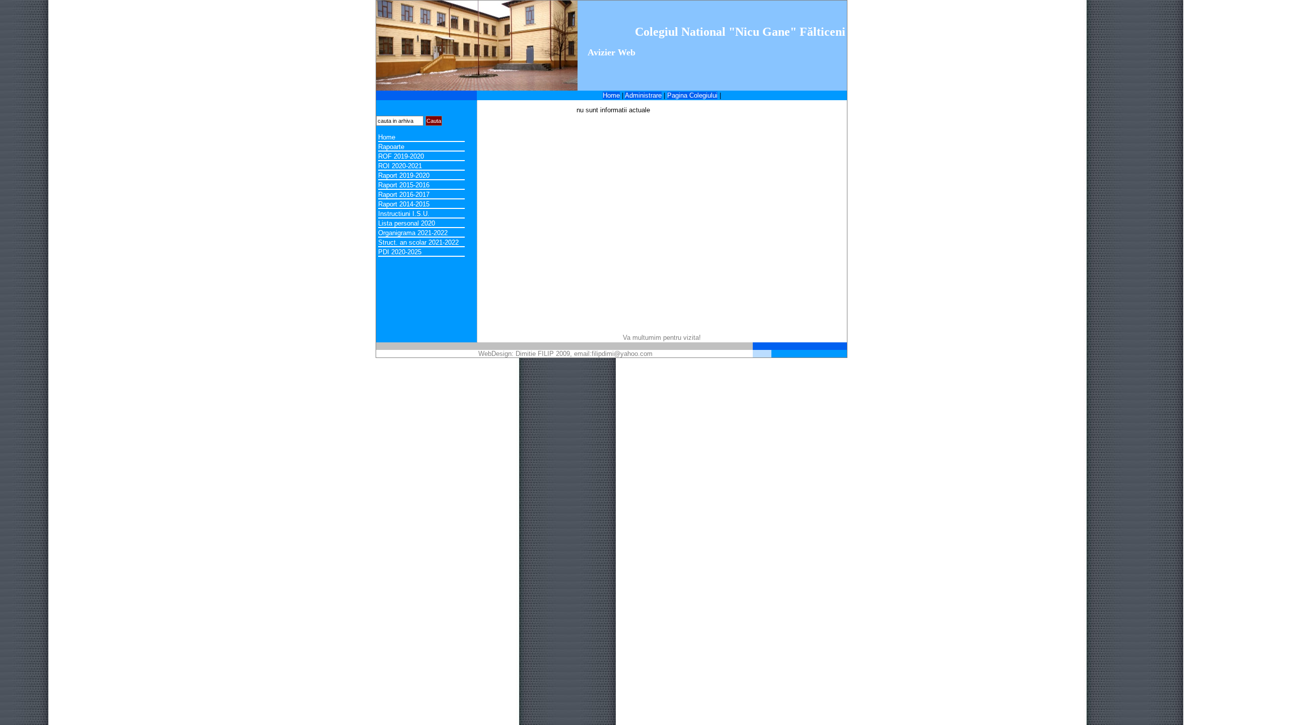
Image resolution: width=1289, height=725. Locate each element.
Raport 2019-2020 (403, 175)
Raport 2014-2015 (403, 204)
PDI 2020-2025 (399, 252)
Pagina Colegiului (692, 95)
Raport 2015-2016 (403, 185)
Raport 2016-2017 (403, 194)
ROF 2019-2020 (401, 156)
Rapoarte (391, 147)
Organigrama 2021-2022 (413, 233)
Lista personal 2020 (406, 223)
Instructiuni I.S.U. (403, 214)
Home (611, 95)
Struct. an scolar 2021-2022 (418, 242)
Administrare (643, 95)
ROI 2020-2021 (400, 166)
